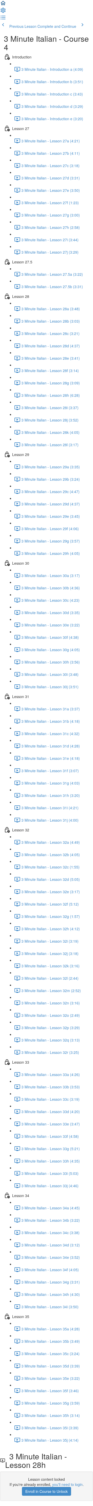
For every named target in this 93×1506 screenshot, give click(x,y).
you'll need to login (67, 1484)
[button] (3, 4)
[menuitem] (3, 11)
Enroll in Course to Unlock (46, 1491)
